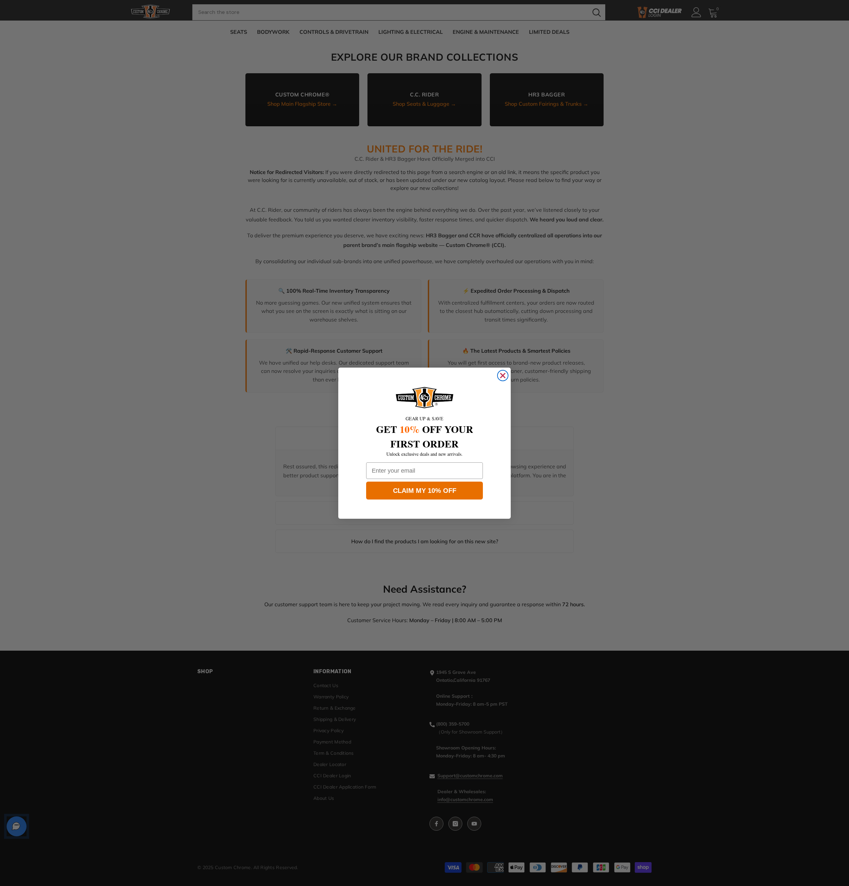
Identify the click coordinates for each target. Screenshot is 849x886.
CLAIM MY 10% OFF (424, 490)
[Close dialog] (502, 375)
